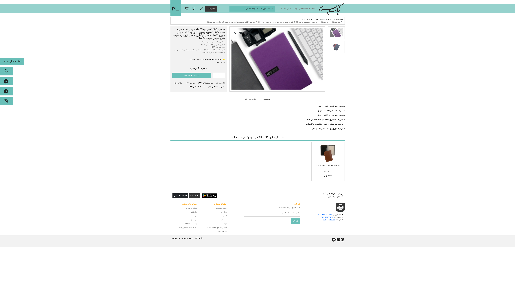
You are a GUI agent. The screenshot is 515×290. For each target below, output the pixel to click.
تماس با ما (287, 8)
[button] (201, 8)
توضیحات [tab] (267, 99)
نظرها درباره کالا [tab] (250, 99)
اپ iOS (193, 195)
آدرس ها (194, 216)
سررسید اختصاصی (216, 86)
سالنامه (178, 83)
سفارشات (194, 212)
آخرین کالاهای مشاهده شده (217, 227)
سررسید (190, 83)
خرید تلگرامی (179, 195)
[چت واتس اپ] (6, 71)
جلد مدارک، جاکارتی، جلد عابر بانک (328, 165)
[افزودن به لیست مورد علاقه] (247, 32)
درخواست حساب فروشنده (188, 227)
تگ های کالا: (220, 83)
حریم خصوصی (221, 208)
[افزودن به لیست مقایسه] (241, 32)
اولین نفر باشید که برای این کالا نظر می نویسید (205, 59)
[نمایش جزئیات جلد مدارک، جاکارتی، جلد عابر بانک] (328, 153)
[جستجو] (272, 9)
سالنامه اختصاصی (197, 86)
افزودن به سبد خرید (191, 75)
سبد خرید (193, 219)
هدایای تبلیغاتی (205, 83)
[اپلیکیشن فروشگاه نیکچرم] (209, 195)
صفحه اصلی (303, 8)
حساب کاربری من (191, 208)
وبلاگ (295, 8)
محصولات (312, 8)
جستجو (224, 219)
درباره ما (224, 212)
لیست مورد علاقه (191, 223)
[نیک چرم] (332, 8)
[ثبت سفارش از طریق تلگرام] (6, 91)
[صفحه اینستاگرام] (6, 101)
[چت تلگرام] (6, 81)
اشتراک (295, 221)
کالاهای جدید (222, 231)
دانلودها (212, 8)
